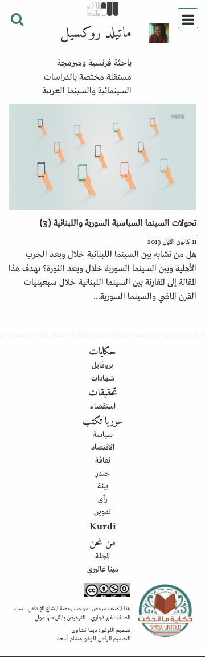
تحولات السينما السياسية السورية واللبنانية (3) (117, 221)
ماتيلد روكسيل (96, 34)
